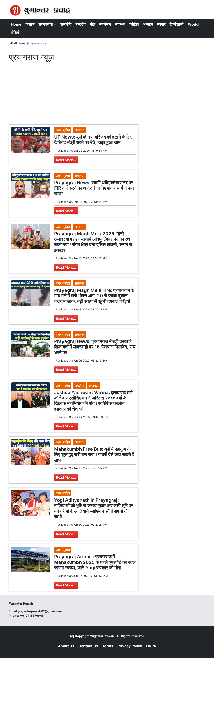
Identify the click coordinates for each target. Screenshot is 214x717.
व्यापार (161, 24)
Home (16, 24)
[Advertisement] (73, 94)
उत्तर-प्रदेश (63, 130)
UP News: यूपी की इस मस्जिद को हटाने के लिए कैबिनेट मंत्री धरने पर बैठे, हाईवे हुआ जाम (93, 139)
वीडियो (15, 32)
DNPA (151, 646)
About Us (66, 646)
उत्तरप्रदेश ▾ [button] (47, 24)
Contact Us (88, 646)
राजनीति (65, 24)
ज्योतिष (134, 24)
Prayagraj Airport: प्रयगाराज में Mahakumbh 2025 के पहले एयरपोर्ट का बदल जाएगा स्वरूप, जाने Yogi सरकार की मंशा (94, 562)
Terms (107, 646)
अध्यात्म (148, 24)
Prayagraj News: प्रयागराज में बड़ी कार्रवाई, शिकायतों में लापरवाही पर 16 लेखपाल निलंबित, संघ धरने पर (94, 347)
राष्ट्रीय (81, 24)
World (193, 24)
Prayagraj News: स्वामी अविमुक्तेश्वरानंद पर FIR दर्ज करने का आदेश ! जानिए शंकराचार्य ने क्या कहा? (94, 188)
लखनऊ (79, 130)
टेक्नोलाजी (176, 24)
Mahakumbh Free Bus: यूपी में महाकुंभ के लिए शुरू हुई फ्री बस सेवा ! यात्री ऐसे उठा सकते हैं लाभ (94, 454)
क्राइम (30, 24)
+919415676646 (32, 615)
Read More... (66, 160)
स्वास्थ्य (120, 24)
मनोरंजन (105, 24)
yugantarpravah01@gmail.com (40, 611)
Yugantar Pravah (102, 636)
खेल (92, 24)
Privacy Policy (129, 646)
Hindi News (17, 43)
